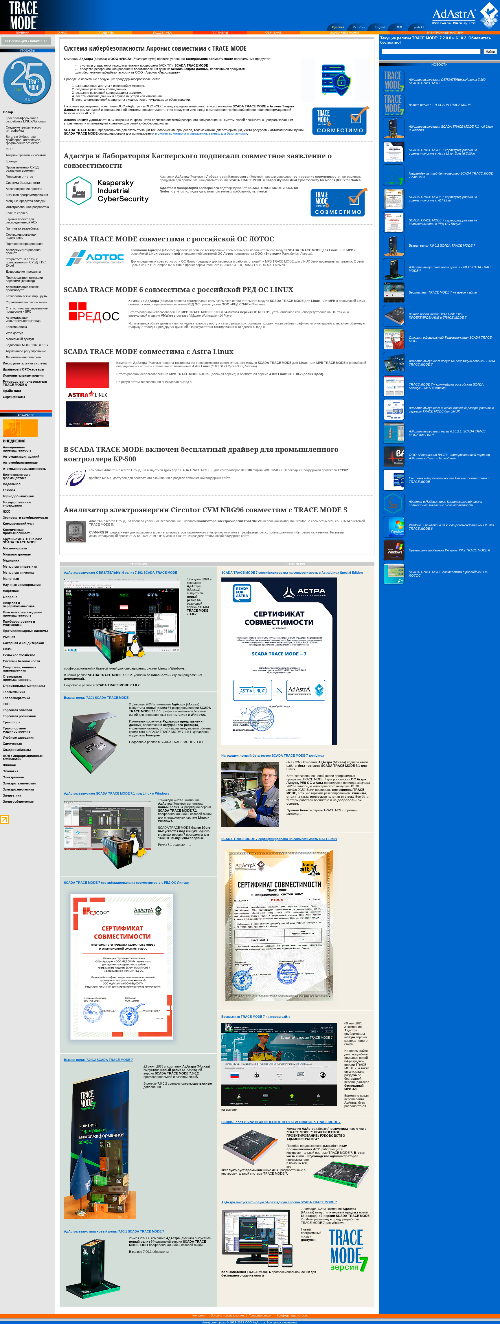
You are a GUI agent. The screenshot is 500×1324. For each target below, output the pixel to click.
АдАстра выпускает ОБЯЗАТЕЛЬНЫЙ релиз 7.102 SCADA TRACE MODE (120, 572)
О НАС (62, 32)
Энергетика (12, 795)
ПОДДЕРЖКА (162, 32)
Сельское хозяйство (19, 655)
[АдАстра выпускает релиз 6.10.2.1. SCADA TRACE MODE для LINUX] (439, 442)
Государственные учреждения (17, 503)
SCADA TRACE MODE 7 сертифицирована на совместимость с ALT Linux (279, 839)
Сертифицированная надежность (21, 236)
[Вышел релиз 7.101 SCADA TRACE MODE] (427, 114)
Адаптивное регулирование (26, 351)
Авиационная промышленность (17, 448)
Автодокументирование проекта (23, 251)
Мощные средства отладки (25, 201)
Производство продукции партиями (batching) (24, 279)
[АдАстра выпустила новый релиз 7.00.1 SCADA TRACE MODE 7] (439, 278)
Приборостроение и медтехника (19, 623)
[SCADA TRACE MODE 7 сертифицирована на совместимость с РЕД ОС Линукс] (439, 231)
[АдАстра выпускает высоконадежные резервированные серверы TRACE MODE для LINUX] (439, 419)
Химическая (12, 743)
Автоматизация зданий (21, 456)
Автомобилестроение (20, 462)
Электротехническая (19, 783)
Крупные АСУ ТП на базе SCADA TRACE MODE (22, 540)
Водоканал (12, 484)
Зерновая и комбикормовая (25, 517)
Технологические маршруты (26, 296)
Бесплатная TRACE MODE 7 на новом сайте (255, 1016)
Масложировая (15, 548)
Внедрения (14, 441)
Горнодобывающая (18, 496)
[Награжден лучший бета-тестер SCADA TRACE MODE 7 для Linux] (439, 184)
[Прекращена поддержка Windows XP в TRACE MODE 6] (436, 560)
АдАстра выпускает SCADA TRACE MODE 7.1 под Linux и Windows (116, 793)
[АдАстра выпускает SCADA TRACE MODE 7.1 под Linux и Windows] (439, 138)
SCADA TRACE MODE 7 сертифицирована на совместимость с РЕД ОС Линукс (126, 882)
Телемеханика (16, 327)
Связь (7, 649)
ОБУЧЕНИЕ (273, 32)
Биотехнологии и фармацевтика (17, 476)
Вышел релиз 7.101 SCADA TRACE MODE (96, 697)
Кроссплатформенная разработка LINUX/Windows (26, 119)
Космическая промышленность (17, 531)
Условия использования (227, 1315)
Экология (10, 771)
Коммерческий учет (18, 523)
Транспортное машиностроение (16, 730)
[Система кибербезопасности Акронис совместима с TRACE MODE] (439, 489)
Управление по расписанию (26, 302)
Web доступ (14, 333)
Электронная (13, 777)
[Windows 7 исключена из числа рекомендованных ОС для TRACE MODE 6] (439, 536)
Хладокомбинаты (17, 749)
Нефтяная (11, 591)
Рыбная (9, 637)
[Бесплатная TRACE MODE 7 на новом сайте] (430, 302)
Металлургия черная (19, 572)
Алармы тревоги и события (26, 155)
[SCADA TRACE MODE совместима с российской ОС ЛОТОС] (439, 583)
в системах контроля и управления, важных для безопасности (201, 133)
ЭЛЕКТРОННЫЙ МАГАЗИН (445, 32)
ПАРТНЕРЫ (220, 32)
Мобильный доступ (20, 339)
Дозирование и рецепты (23, 271)
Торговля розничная (19, 716)
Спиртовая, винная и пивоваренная (19, 668)
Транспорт (11, 722)
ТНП (6, 704)
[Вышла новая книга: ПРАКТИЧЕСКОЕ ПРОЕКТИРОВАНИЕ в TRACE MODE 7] (439, 325)
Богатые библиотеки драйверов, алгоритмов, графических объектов (23, 140)
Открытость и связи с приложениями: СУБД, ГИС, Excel (26, 262)
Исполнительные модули (23, 375)
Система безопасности (23, 182)
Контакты (198, 1315)
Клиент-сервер (16, 213)
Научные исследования (22, 584)
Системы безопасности (21, 661)
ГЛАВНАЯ (22, 32)
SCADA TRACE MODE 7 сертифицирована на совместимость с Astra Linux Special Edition (292, 572)
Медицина (11, 560)
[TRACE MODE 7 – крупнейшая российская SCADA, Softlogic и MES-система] (439, 395)
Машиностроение (17, 554)
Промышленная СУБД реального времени (22, 169)
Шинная (9, 765)
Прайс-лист (12, 391)
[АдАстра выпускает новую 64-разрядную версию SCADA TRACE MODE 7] (439, 372)
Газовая (9, 490)
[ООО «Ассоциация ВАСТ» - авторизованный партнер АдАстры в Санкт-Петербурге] (439, 466)
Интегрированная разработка (27, 207)
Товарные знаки (260, 1315)
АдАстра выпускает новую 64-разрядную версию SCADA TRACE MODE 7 (279, 1202)
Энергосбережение (18, 801)
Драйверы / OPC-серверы (23, 369)
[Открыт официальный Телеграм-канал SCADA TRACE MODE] (439, 349)
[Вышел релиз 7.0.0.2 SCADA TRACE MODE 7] (429, 255)
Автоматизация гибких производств (22, 288)
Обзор (8, 112)
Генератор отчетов (19, 176)
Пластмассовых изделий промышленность (22, 613)
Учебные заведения (18, 737)
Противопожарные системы (25, 630)
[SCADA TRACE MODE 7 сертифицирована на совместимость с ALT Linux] (439, 208)
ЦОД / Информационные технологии (23, 757)
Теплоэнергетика (16, 698)
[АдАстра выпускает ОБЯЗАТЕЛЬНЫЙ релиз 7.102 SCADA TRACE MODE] (439, 91)
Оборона (10, 597)
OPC (9, 149)
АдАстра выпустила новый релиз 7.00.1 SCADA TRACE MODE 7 (114, 1231)
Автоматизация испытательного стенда (23, 319)
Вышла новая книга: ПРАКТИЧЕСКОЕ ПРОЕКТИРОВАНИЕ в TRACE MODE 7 (281, 1122)
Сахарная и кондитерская (23, 643)
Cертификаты (14, 397)
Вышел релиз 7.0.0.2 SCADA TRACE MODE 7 (98, 1059)
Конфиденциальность (292, 1315)
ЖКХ (6, 511)
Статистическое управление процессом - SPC (27, 310)
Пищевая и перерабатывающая (18, 604)
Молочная (11, 578)
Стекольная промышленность (17, 678)
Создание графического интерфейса (23, 129)
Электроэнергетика (18, 789)
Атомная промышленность (24, 468)
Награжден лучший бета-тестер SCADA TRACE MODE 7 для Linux (272, 755)
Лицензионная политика (23, 357)
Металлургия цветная (20, 566)
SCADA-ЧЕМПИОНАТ (344, 32)
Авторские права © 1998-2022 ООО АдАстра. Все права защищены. (250, 1322)
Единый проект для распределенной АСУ (21, 220)
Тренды (11, 161)
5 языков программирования (27, 195)
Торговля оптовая (17, 710)
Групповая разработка (22, 228)
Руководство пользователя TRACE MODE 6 (25, 383)
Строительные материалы (24, 685)
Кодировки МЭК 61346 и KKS (27, 345)
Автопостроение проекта (24, 188)
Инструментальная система (25, 363)
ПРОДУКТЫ (106, 32)
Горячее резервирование (24, 243)
